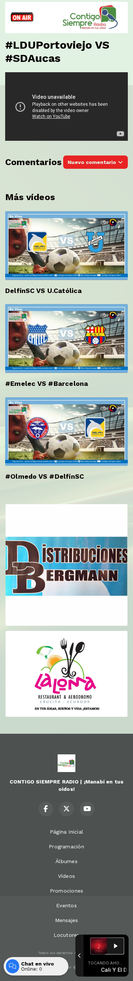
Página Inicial (66, 832)
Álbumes (66, 861)
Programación (66, 846)
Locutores (67, 935)
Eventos (66, 905)
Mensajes (66, 920)
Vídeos (66, 876)
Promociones (66, 891)
